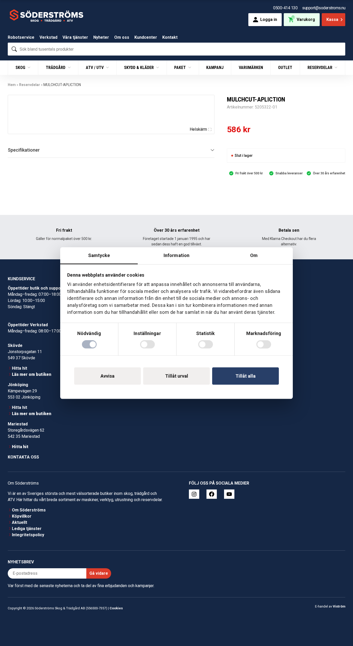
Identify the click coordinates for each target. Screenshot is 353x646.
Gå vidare (98, 573)
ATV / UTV (95, 67)
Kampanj (215, 67)
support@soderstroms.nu (323, 7)
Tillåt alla (245, 376)
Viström (339, 606)
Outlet (285, 67)
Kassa (332, 19)
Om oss (121, 37)
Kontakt (170, 37)
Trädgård (56, 67)
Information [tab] (176, 255)
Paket (180, 67)
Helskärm (198, 129)
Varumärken (251, 67)
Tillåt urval (176, 376)
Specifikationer (24, 150)
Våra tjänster (75, 37)
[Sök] (14, 49)
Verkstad (48, 37)
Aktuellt (19, 522)
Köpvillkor (22, 516)
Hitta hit (19, 368)
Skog (21, 67)
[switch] (147, 344)
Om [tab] (254, 255)
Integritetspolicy (28, 534)
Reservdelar (320, 67)
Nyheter (101, 37)
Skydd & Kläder (139, 67)
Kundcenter (145, 37)
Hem (12, 85)
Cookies (116, 608)
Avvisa (107, 376)
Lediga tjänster (27, 528)
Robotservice (21, 37)
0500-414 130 (285, 7)
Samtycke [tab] (99, 255)
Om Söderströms (29, 510)
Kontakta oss (23, 457)
